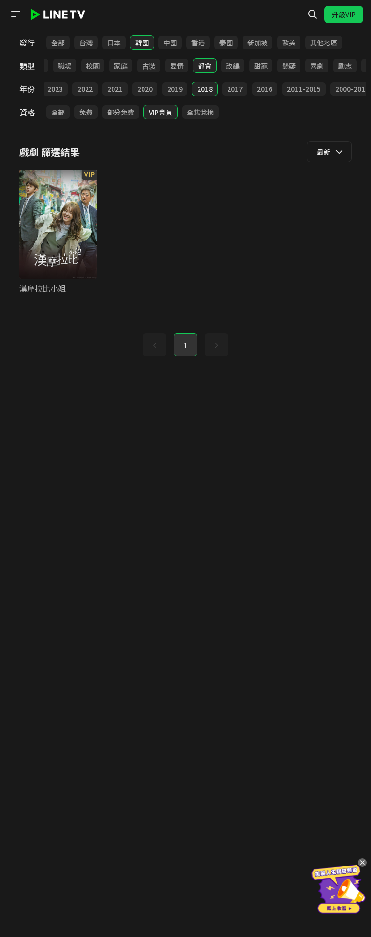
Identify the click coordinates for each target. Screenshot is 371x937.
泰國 (226, 42)
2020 (145, 89)
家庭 (121, 66)
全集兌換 (200, 112)
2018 (205, 89)
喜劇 (317, 66)
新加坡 (257, 42)
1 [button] (185, 345)
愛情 (177, 66)
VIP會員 (160, 112)
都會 (205, 66)
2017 (235, 89)
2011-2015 (304, 89)
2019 (175, 89)
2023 (55, 89)
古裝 (149, 66)
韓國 (142, 42)
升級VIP (344, 14)
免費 (86, 112)
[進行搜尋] (312, 14)
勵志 (345, 66)
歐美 (289, 42)
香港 (198, 42)
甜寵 (261, 66)
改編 (233, 66)
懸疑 (289, 66)
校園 (93, 66)
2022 (85, 89)
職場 (64, 66)
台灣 (86, 42)
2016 (264, 89)
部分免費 (120, 112)
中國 (170, 42)
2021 (115, 89)
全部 (58, 42)
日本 (114, 42)
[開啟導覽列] (15, 14)
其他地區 (323, 42)
